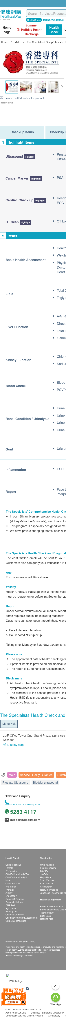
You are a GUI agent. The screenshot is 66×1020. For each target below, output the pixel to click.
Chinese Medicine (15, 914)
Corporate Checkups (16, 920)
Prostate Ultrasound (15, 782)
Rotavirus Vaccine (49, 889)
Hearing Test (12, 911)
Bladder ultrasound (45, 782)
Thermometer (47, 912)
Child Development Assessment (21, 917)
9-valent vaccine (48, 867)
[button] (61, 87)
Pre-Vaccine (11, 870)
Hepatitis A (45, 877)
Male (12, 775)
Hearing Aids (46, 918)
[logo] (10, 20)
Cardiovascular (13, 883)
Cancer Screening (15, 898)
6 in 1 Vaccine (47, 883)
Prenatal (10, 889)
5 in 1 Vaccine (47, 880)
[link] (14, 980)
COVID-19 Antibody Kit (17, 877)
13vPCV (44, 874)
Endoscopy (11, 895)
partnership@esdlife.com (22, 955)
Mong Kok (9, 723)
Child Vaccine (47, 864)
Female (9, 867)
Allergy (9, 892)
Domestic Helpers (14, 902)
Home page (7, 29)
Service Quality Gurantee (36, 775)
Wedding (38, 1015)
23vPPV (44, 870)
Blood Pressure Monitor (52, 906)
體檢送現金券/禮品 (53, 20)
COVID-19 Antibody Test (18, 874)
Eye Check (11, 908)
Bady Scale (46, 915)
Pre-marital (11, 886)
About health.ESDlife (16, 1012)
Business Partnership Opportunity (47, 1012)
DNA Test (10, 905)
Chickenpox (46, 886)
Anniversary (54, 1015)
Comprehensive (13, 864)
